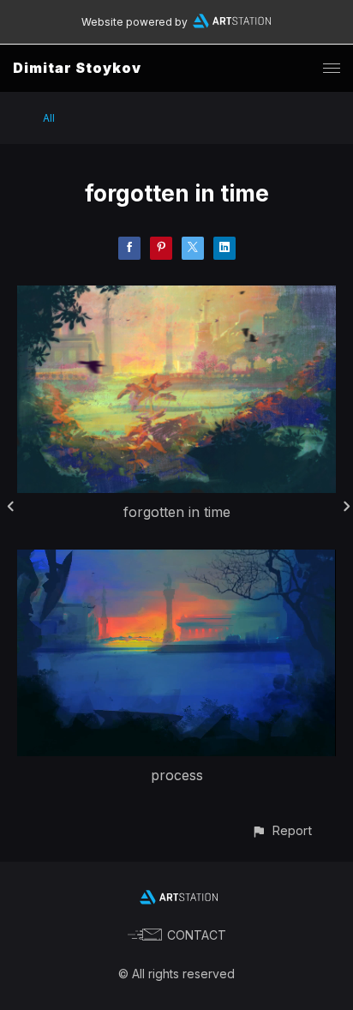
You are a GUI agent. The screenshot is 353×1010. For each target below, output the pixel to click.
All (49, 117)
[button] (281, 830)
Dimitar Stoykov (77, 67)
